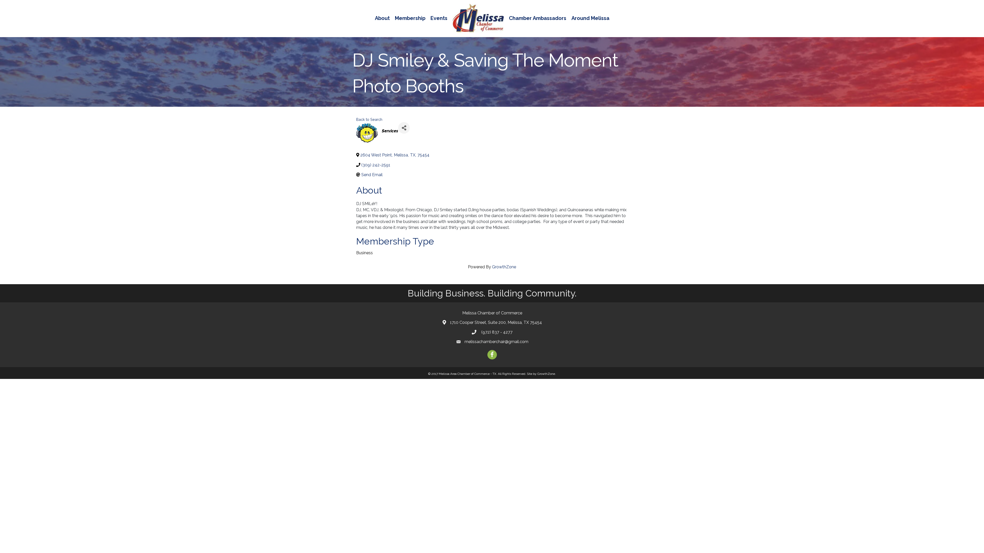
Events (438, 18)
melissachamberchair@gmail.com (496, 341)
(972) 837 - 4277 (496, 332)
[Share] (404, 128)
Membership (410, 18)
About (382, 18)
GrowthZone (504, 266)
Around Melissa (590, 18)
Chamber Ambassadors (537, 18)
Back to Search (369, 119)
